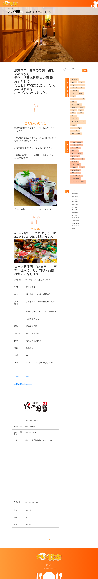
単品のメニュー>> (22, 376)
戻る (49, 539)
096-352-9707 (35, 12)
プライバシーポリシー (49, 568)
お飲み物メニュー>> (23, 384)
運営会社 (49, 565)
